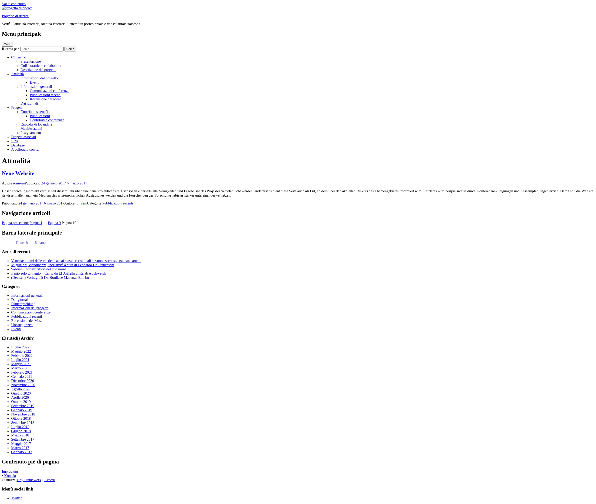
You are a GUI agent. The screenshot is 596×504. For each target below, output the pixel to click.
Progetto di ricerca (15, 16)
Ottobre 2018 (21, 418)
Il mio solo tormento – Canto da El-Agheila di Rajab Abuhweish (58, 273)
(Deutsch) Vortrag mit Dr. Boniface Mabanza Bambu (50, 277)
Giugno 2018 (21, 431)
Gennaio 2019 (21, 410)
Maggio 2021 (21, 364)
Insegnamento (30, 133)
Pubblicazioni (40, 116)
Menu (7, 44)
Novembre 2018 (23, 414)
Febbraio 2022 (22, 356)
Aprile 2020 (20, 397)
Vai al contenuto (14, 4)
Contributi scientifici (35, 112)
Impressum (10, 471)
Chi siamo (18, 57)
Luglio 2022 (20, 347)
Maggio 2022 (21, 351)
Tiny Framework (29, 480)
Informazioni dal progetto (39, 78)
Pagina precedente (15, 223)
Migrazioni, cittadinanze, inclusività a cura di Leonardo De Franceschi (62, 265)
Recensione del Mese (45, 99)
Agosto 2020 (20, 389)
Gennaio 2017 (21, 452)
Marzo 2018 (20, 435)
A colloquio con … (25, 149)
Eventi (34, 82)
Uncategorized (22, 325)
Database (18, 145)
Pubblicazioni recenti (45, 95)
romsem (19, 183)
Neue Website (18, 173)
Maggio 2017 (21, 444)
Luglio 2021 (20, 360)
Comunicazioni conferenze (49, 91)
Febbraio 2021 (22, 372)
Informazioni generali (36, 87)
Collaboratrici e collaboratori (41, 66)
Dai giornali (29, 103)
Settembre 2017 (22, 439)
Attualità (17, 74)
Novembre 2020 (23, 385)
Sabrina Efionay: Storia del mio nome (38, 269)
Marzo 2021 (20, 368)
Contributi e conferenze (47, 120)
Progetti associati (23, 137)
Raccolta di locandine (36, 124)
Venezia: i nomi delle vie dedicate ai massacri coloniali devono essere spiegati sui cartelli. (76, 261)
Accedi (49, 480)
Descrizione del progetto (38, 70)
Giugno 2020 (21, 393)
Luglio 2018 (20, 427)
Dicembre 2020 (22, 381)
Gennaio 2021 (21, 376)
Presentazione (30, 61)
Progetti (17, 107)
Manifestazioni (31, 128)
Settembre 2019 (22, 406)
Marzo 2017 (20, 448)
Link (14, 141)
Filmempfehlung (23, 304)
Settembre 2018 (22, 423)
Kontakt (10, 476)
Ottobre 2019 (21, 402)
